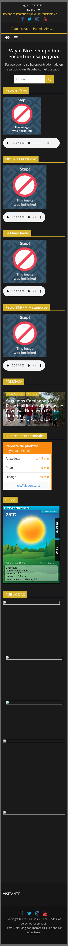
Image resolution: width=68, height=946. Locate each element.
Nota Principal (15, 394)
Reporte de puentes (22, 446)
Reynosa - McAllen (19, 451)
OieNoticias (37, 420)
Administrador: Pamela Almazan (34, 29)
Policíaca (32, 394)
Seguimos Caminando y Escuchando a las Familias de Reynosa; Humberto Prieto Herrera (34, 408)
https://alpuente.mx (27, 485)
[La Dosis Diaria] (7, 38)
